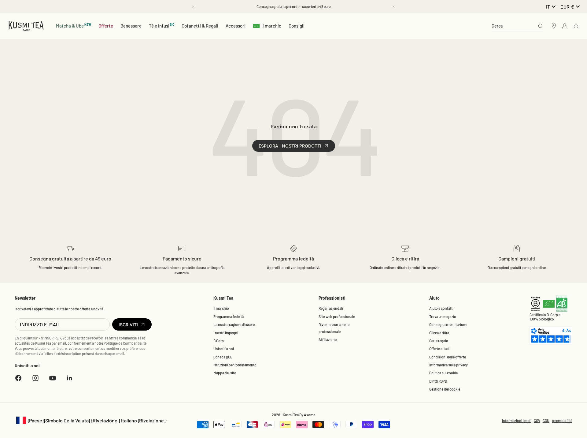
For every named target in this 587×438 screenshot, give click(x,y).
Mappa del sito (224, 373)
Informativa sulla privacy (448, 365)
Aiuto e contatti (441, 308)
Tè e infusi (162, 25)
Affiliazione (328, 339)
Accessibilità (562, 420)
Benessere (131, 25)
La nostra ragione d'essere (234, 324)
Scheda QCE (222, 357)
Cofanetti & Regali (200, 25)
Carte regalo (438, 341)
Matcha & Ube (73, 25)
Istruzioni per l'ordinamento (235, 365)
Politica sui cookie (443, 373)
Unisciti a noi (223, 348)
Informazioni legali (516, 420)
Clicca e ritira (439, 333)
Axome (309, 415)
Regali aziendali (331, 308)
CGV (537, 420)
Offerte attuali (439, 348)
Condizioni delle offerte (447, 357)
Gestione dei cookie (444, 389)
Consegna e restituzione (448, 324)
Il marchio (271, 25)
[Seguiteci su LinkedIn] (69, 378)
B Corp (218, 341)
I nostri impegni (225, 333)
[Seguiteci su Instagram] (35, 378)
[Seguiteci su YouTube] (52, 378)
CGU (546, 420)
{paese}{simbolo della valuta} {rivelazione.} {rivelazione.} (91, 420)
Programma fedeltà (228, 316)
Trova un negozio (442, 316)
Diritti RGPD (438, 381)
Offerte (105, 25)
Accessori (236, 25)
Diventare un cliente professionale (334, 327)
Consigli (297, 25)
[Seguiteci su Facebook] (18, 378)
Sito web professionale (337, 316)
